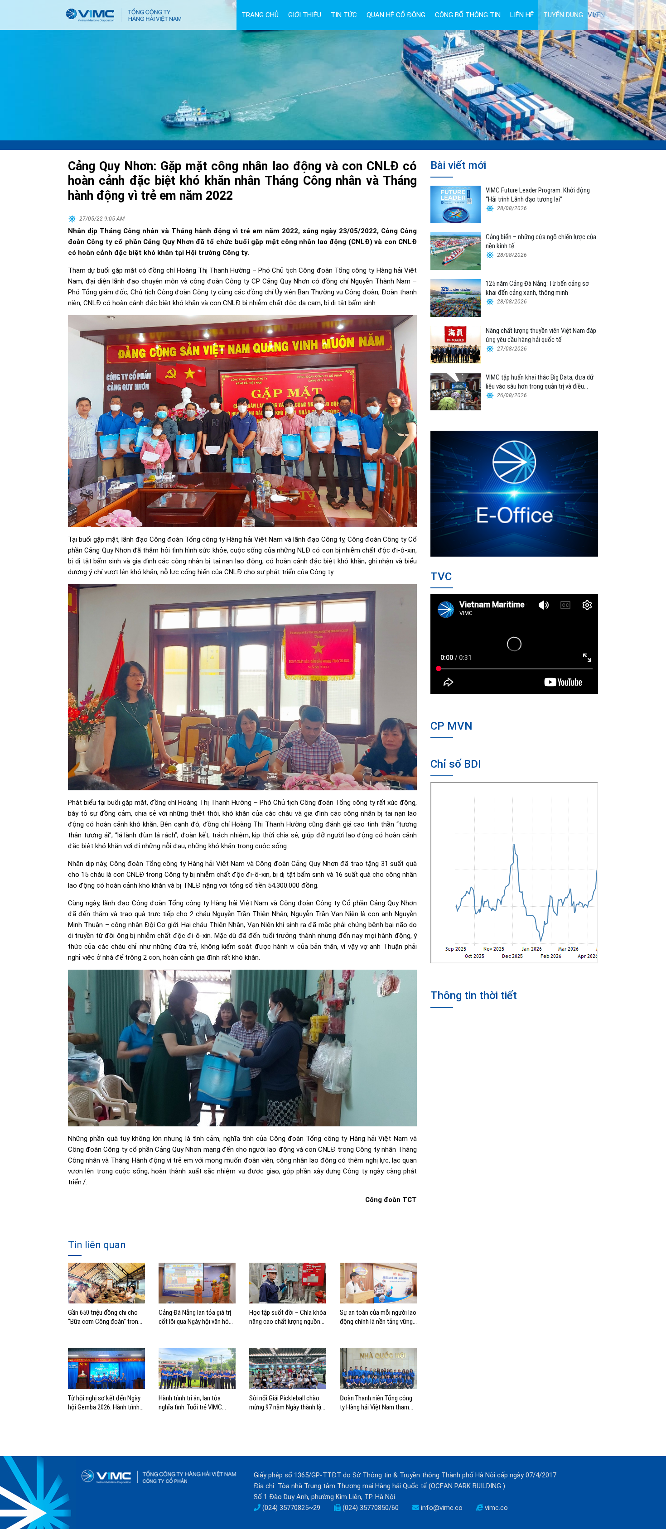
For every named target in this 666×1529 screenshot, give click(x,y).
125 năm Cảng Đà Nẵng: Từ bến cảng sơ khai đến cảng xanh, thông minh (537, 288)
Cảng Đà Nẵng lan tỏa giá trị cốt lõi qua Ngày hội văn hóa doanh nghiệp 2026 (195, 1317)
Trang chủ (260, 15)
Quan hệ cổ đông (396, 15)
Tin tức (344, 15)
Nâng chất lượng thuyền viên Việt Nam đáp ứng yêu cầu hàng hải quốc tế (541, 335)
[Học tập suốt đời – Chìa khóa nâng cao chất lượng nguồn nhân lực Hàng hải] (287, 1283)
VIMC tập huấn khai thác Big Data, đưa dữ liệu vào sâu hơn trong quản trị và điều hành (540, 382)
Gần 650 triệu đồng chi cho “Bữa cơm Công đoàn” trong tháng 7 (104, 1317)
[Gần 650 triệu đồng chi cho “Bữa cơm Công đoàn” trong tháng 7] (106, 1283)
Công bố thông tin (468, 15)
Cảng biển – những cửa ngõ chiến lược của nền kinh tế (541, 241)
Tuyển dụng (563, 15)
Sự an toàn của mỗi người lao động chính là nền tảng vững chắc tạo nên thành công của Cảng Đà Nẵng (378, 1317)
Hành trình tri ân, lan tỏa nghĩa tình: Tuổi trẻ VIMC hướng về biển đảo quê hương (197, 1403)
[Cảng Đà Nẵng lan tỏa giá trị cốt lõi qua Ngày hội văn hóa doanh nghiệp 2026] (197, 1283)
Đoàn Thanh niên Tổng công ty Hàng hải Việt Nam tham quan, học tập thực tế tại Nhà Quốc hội (377, 1403)
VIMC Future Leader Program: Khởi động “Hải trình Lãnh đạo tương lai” (538, 194)
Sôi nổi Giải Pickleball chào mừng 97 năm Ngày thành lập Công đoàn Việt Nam (286, 1403)
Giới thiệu (304, 15)
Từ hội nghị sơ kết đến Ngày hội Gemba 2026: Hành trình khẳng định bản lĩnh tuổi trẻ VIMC (104, 1403)
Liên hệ (522, 15)
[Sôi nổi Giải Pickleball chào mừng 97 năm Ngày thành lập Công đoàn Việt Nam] (287, 1368)
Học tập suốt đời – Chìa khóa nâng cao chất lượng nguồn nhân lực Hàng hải (287, 1317)
